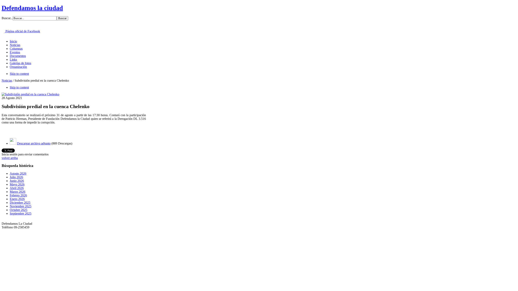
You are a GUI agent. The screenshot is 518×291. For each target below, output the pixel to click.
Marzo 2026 (17, 191)
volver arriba (10, 158)
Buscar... (7, 18)
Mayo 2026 (17, 184)
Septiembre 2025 (20, 213)
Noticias (7, 80)
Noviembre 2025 (20, 206)
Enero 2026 (17, 199)
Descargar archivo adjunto (34, 143)
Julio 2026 (16, 177)
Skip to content (19, 73)
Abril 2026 (17, 188)
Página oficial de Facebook (22, 31)
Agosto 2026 (18, 173)
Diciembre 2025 (20, 202)
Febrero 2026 (18, 195)
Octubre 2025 (18, 210)
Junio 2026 (17, 180)
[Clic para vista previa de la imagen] (30, 94)
